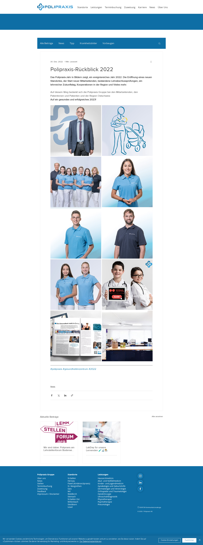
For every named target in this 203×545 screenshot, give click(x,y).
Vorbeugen (108, 43)
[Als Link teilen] (72, 395)
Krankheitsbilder (88, 43)
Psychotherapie (105, 501)
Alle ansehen (157, 416)
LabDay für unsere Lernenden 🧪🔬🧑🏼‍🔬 (97, 449)
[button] (159, 43)
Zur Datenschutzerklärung (90, 541)
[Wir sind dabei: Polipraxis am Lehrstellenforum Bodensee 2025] (59, 432)
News (61, 43)
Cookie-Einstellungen (169, 540)
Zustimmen (189, 540)
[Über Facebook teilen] (51, 395)
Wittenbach (73, 501)
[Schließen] (199, 540)
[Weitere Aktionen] (151, 61)
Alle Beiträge (46, 43)
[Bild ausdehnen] (75, 130)
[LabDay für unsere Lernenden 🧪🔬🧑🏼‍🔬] (101, 432)
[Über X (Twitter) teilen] (58, 395)
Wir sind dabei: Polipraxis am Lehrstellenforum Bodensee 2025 (59, 449)
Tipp (72, 43)
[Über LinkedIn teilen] (65, 395)
